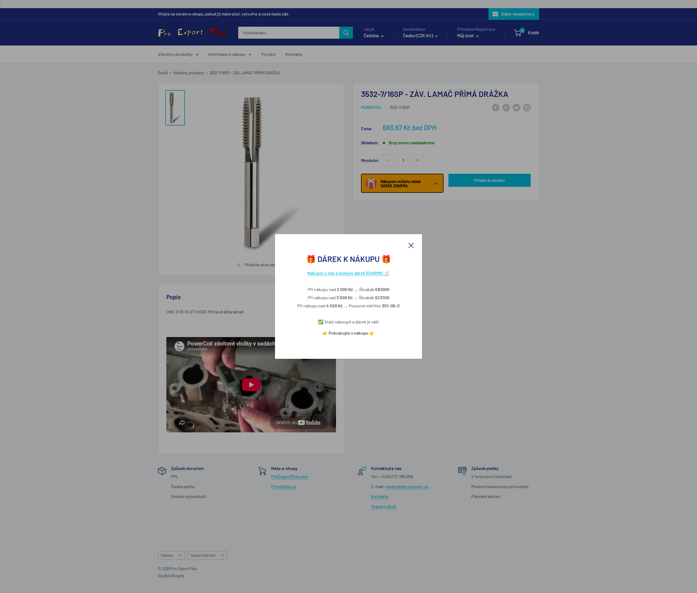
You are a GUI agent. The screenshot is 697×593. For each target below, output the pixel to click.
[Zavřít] (411, 245)
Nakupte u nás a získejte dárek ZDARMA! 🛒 (348, 273)
